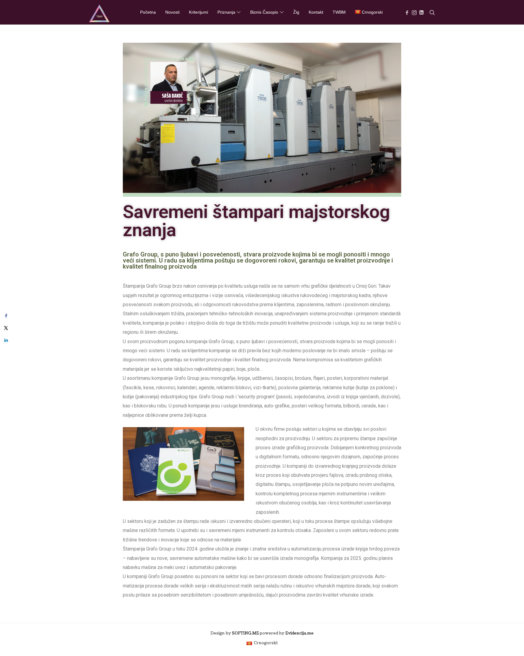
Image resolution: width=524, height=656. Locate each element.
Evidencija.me (299, 633)
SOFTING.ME (245, 633)
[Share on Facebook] (6, 316)
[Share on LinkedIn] (6, 340)
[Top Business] (99, 12)
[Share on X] (6, 328)
